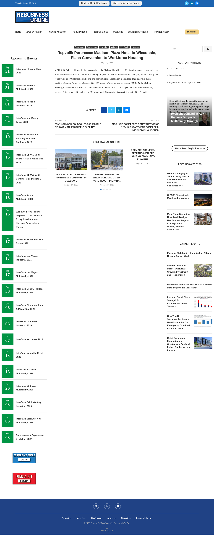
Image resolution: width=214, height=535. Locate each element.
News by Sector (57, 32)
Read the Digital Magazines (94, 3)
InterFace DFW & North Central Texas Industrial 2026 (28, 179)
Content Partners (138, 32)
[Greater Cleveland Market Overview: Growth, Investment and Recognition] (203, 270)
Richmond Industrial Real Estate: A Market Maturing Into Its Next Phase (189, 286)
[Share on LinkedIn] (119, 110)
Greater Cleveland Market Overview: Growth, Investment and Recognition (177, 270)
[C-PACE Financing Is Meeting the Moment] (203, 200)
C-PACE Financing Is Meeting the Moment (178, 196)
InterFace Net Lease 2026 (29, 339)
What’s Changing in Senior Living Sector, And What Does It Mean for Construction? (178, 179)
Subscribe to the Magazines (126, 3)
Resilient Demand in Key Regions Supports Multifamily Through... (187, 117)
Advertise (111, 518)
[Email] (197, 3)
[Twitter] (187, 3)
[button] (59, 169)
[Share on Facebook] (104, 110)
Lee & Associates (176, 68)
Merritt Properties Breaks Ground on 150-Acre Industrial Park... (107, 177)
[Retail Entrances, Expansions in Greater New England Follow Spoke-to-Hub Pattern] (203, 343)
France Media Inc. (144, 518)
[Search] (208, 49)
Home (18, 32)
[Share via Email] (126, 110)
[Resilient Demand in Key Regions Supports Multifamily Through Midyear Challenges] (189, 111)
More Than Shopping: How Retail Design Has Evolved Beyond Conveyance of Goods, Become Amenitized (179, 222)
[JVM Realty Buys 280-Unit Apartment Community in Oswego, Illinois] (71, 159)
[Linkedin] (192, 3)
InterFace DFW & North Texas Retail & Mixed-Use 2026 (29, 158)
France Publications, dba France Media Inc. (110, 523)
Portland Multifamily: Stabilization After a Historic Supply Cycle (189, 254)
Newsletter (66, 518)
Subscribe (191, 32)
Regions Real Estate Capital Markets (185, 82)
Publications (80, 32)
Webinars (118, 32)
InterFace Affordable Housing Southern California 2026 (27, 138)
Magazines (81, 518)
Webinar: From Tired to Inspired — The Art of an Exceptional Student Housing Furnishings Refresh (29, 219)
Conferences (101, 32)
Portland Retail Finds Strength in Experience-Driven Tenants (178, 302)
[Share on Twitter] (111, 110)
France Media (161, 32)
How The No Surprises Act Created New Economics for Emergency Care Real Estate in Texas (178, 322)
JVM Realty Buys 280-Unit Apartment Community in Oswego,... (71, 177)
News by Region (34, 32)
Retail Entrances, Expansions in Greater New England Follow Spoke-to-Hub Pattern (178, 344)
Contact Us (126, 518)
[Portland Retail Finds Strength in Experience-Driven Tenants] (203, 302)
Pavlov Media (175, 75)
